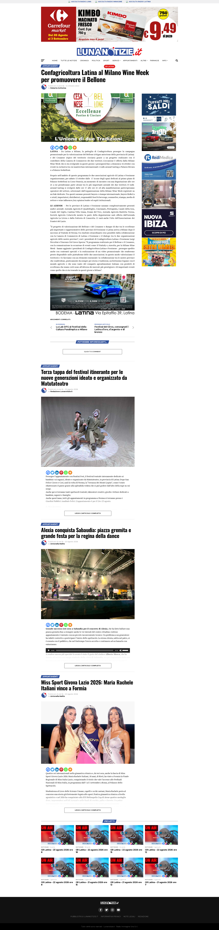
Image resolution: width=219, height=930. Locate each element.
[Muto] (120, 650)
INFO (164, 61)
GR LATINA (109, 66)
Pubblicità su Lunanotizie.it (84, 917)
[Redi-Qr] (159, 165)
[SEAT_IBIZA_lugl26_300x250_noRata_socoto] (159, 223)
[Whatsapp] (70, 148)
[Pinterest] (66, 148)
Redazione (143, 917)
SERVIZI (115, 61)
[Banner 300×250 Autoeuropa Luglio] (159, 136)
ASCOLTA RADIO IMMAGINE (110, 2)
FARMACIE (154, 61)
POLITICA (96, 61)
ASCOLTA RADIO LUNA (81, 2)
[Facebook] (52, 148)
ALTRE (143, 61)
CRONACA (84, 61)
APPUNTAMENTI (130, 61)
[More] (75, 148)
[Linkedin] (61, 148)
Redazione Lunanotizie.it (61, 391)
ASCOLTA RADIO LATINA (140, 2)
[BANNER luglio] (159, 252)
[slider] (125, 650)
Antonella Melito (57, 544)
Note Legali (129, 917)
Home (54, 61)
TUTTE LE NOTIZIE (69, 61)
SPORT (106, 61)
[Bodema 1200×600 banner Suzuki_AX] (92, 315)
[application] (88, 650)
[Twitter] (57, 148)
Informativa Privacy (111, 917)
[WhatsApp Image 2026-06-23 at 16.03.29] (159, 108)
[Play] (49, 650)
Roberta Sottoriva (58, 88)
